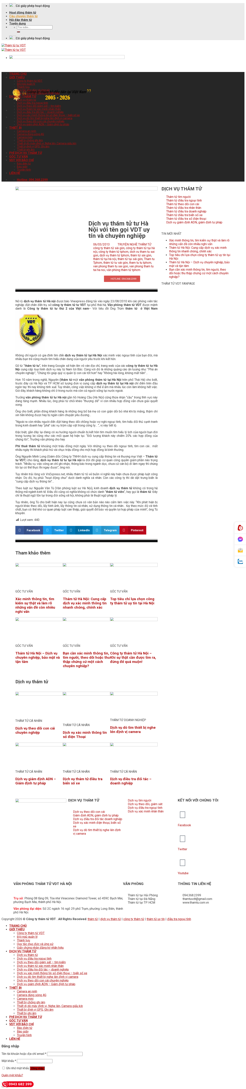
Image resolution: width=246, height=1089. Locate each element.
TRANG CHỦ (18, 74)
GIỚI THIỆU (17, 77)
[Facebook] (182, 815)
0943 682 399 (20, 1084)
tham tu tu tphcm (140, 262)
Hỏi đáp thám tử (20, 20)
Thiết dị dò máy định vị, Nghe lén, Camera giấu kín (46, 143)
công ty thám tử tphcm (113, 252)
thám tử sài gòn (140, 255)
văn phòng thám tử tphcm (123, 270)
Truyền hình (24, 169)
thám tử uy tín (156, 919)
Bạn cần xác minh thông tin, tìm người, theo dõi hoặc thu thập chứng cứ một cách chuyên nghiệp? (86, 659)
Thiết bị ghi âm (26, 149)
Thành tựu (23, 86)
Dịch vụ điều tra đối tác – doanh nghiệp (40, 112)
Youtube (183, 873)
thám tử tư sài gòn (115, 262)
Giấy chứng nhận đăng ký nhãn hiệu (38, 93)
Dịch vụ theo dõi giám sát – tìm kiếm (39, 105)
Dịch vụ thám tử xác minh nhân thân (39, 109)
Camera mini (24, 137)
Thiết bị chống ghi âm (30, 140)
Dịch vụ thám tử (26, 99)
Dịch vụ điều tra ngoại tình (32, 102)
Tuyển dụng (17, 23)
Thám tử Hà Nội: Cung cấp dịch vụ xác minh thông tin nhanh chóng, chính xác (85, 603)
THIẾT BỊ (15, 128)
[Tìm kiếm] (18, 31)
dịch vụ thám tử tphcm (114, 255)
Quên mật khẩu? (12, 1075)
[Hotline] (240, 528)
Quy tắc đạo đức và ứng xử (33, 90)
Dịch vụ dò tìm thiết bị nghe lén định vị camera (44, 118)
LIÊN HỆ (14, 173)
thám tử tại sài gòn (130, 259)
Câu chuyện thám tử (23, 16)
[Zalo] (240, 561)
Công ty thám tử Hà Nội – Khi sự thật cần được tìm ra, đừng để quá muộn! (133, 657)
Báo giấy (22, 166)
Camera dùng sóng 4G (30, 134)
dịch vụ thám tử (110, 919)
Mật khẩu (9, 1061)
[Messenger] (240, 539)
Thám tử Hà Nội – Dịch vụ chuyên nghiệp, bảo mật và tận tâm (37, 657)
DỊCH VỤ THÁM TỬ (22, 96)
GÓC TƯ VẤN (18, 156)
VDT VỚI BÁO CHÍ (21, 160)
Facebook (184, 825)
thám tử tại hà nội (104, 259)
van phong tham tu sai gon (110, 266)
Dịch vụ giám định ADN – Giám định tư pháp (43, 124)
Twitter (182, 849)
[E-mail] (240, 550)
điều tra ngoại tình (179, 919)
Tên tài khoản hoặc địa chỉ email (24, 1054)
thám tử (93, 919)
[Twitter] (182, 839)
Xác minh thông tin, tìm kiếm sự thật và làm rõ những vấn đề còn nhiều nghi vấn (35, 605)
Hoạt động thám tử (22, 12)
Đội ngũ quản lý (26, 83)
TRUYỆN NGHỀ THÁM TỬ (134, 244)
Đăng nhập (37, 1068)
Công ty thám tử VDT (29, 80)
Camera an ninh (26, 131)
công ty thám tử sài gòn (109, 248)
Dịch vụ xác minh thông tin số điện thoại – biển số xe (48, 115)
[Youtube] (182, 863)
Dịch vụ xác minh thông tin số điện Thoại (85, 734)
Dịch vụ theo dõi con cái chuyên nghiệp (40, 121)
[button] (29, 530)
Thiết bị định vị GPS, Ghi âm (33, 146)
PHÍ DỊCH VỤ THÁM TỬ (25, 153)
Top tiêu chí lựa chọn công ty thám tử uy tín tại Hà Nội (132, 601)
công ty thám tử (133, 919)
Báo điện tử (24, 163)
